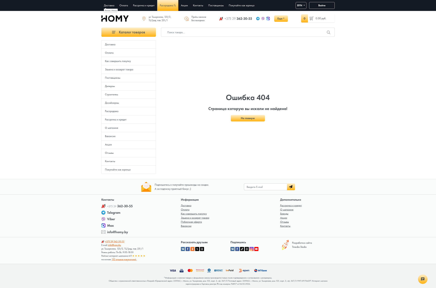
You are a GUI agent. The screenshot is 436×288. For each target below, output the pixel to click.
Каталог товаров (131, 32)
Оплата (109, 53)
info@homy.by (117, 232)
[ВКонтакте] (232, 249)
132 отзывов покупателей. (124, 259)
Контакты (110, 161)
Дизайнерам (112, 103)
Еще (279, 18)
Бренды (284, 213)
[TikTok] (242, 249)
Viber (111, 219)
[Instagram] (252, 249)
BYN (300, 5)
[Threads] (247, 249)
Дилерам (110, 86)
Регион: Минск (111, 10)
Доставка (110, 44)
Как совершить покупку (118, 61)
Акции (108, 144)
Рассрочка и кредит (116, 119)
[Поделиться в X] (197, 249)
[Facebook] (237, 249)
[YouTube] (256, 249)
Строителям (111, 94)
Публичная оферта (191, 222)
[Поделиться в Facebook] (188, 249)
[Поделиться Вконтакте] (183, 249)
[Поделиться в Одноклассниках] (192, 249)
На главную (248, 118)
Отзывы (109, 153)
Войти (321, 5)
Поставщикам (112, 78)
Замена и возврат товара (119, 69)
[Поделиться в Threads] (202, 249)
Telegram (113, 212)
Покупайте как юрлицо (118, 169)
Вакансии (110, 136)
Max (110, 225)
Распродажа (111, 111)
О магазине (111, 128)
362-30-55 (238, 18)
